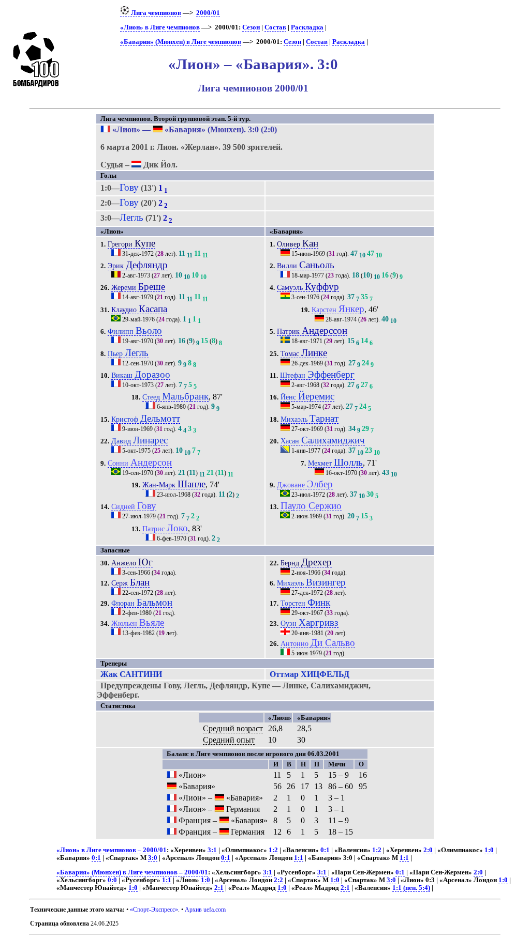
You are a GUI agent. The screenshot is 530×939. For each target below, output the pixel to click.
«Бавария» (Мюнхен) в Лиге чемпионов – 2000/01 (132, 872)
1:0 (489, 850)
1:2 (273, 850)
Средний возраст (233, 728)
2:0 (428, 850)
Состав (275, 27)
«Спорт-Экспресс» (154, 909)
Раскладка (307, 27)
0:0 (112, 880)
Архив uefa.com (205, 909)
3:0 (152, 857)
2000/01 (208, 13)
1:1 (298, 857)
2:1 (219, 887)
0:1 (325, 850)
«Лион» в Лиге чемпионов (160, 27)
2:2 (278, 880)
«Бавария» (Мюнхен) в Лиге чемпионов (180, 41)
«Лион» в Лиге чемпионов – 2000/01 (111, 850)
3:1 (212, 850)
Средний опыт (229, 739)
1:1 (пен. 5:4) (411, 887)
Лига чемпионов (155, 13)
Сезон (251, 27)
